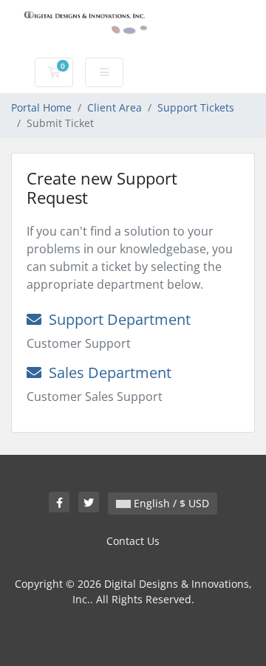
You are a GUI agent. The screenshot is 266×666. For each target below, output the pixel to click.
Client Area (114, 107)
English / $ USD (170, 503)
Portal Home (41, 107)
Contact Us (133, 541)
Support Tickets (195, 107)
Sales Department (106, 372)
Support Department (116, 319)
